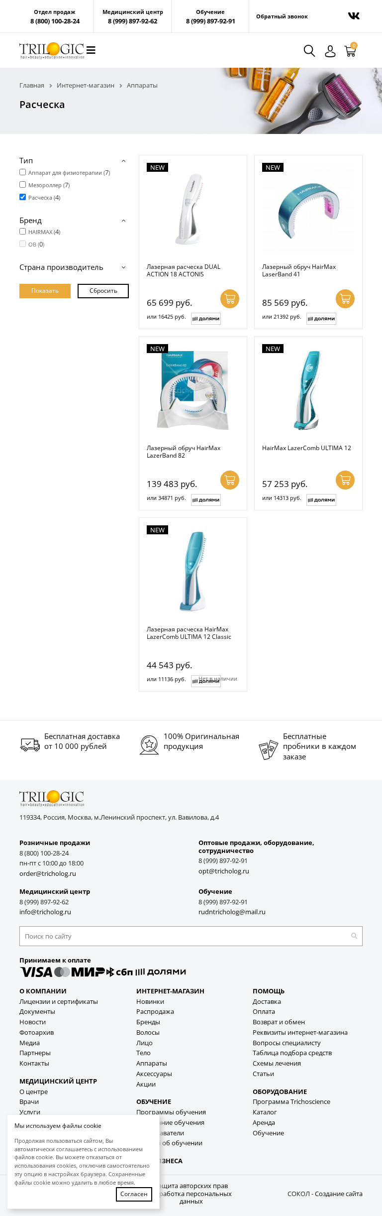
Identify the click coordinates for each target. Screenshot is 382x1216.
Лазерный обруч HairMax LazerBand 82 (183, 451)
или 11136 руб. (166, 679)
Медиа (29, 1043)
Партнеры (35, 1053)
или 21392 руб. (281, 316)
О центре (33, 1092)
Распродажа (155, 1011)
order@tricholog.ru (47, 873)
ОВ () (36, 244)
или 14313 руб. (281, 497)
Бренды (148, 1022)
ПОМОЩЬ (269, 991)
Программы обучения (171, 1112)
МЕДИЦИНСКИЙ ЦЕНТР (58, 1081)
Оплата (264, 1011)
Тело (143, 1053)
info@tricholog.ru (45, 912)
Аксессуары (154, 1074)
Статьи (263, 1074)
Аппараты (151, 1063)
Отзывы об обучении (169, 1143)
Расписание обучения (170, 1122)
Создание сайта (339, 1194)
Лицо (144, 1043)
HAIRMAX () (44, 231)
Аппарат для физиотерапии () (69, 172)
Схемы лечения (277, 1063)
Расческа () (44, 197)
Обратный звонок (282, 16)
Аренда (264, 1122)
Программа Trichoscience (291, 1101)
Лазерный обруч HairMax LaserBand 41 (299, 270)
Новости (32, 1022)
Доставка (267, 1001)
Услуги (29, 1112)
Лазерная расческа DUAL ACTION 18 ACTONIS (183, 270)
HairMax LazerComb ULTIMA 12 (306, 448)
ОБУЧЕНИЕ (153, 1101)
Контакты (34, 1063)
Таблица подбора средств (292, 1053)
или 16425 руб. (166, 316)
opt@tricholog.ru (223, 871)
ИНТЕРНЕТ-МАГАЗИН (170, 991)
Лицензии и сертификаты (58, 1001)
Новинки (150, 1001)
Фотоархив (36, 1032)
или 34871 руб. (166, 497)
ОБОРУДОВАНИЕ (280, 1092)
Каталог (265, 1112)
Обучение (268, 1133)
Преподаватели (160, 1133)
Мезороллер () (49, 184)
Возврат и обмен (279, 1022)
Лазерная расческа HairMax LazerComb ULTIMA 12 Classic (189, 632)
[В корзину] (229, 298)
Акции (146, 1084)
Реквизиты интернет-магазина (300, 1032)
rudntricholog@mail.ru (232, 912)
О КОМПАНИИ (43, 991)
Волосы (148, 1032)
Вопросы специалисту (287, 1043)
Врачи (29, 1101)
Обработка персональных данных (191, 1198)
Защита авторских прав (191, 1186)
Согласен (134, 1194)
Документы (37, 1011)
